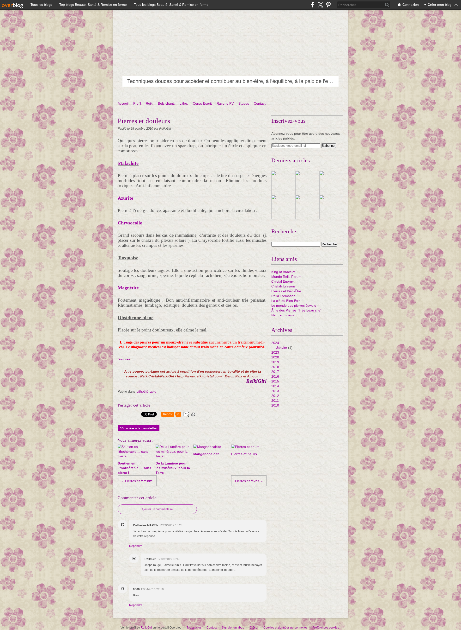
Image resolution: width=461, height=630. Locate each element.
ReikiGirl (146, 627)
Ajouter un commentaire (157, 509)
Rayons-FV (225, 103)
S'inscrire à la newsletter (138, 428)
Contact (260, 103)
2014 (275, 386)
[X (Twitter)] (320, 4)
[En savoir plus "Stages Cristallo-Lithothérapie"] (307, 207)
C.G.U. (254, 627)
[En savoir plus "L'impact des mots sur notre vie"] (283, 183)
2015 (275, 381)
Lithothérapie (146, 391)
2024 (275, 343)
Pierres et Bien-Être (286, 291)
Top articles (194, 627)
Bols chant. (166, 103)
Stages (243, 103)
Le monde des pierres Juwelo (293, 305)
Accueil (123, 103)
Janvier (281, 348)
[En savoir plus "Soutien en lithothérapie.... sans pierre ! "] (331, 183)
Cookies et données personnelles (285, 627)
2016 (275, 376)
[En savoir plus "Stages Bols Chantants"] (331, 207)
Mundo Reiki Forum (286, 277)
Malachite (128, 163)
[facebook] (312, 4)
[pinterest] (328, 4)
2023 (275, 352)
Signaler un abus (233, 627)
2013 (275, 391)
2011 (275, 400)
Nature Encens (282, 315)
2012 (275, 396)
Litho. (184, 103)
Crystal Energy (282, 281)
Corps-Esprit (202, 103)
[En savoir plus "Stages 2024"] (283, 207)
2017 (275, 372)
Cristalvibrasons (283, 286)
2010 (275, 405)
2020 (275, 357)
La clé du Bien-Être (285, 301)
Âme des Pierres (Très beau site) (296, 310)
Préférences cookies (325, 627)
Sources (124, 359)
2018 (275, 367)
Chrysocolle (130, 222)
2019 (275, 362)
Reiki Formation (283, 296)
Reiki (149, 103)
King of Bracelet (283, 272)
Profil (137, 103)
